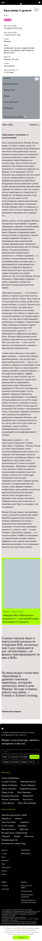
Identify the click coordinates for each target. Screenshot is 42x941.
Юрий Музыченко (28, 788)
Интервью (5, 860)
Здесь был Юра (9, 822)
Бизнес (4, 874)
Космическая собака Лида (14, 843)
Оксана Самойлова (10, 799)
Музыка (4, 871)
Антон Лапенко (9, 788)
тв (31, 762)
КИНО (4, 882)
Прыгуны (24, 829)
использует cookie (32, 928)
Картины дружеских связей (14, 815)
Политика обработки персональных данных (28, 901)
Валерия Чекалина (10, 796)
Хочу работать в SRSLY (26, 887)
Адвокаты (24, 822)
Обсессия (28, 836)
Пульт (4, 857)
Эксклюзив (5, 889)
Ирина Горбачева (9, 785)
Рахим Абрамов (28, 785)
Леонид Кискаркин (11, 711)
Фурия (17, 836)
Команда (24, 882)
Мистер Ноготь (9, 829)
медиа (24, 762)
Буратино (22, 825)
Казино (18, 818)
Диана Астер (7, 792)
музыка (24, 757)
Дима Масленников (27, 803)
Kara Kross (28, 799)
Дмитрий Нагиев (28, 781)
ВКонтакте (25, 853)
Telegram (25, 850)
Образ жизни (6, 867)
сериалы (14, 757)
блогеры (34, 757)
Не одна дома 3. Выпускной (14, 833)
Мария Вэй (28, 796)
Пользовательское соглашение (27, 896)
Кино (3, 864)
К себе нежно (8, 825)
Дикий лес (6, 818)
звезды (6, 762)
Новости (5, 850)
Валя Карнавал (24, 792)
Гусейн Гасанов (9, 781)
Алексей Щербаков (10, 778)
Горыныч (6, 836)
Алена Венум (8, 803)
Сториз (4, 853)
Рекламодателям (26, 891)
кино (5, 757)
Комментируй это (10, 840)
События (5, 885)
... (36, 762)
